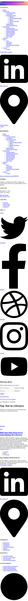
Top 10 (8, 46)
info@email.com (4, 195)
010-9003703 (15, 176)
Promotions (9, 43)
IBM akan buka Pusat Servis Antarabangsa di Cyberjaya (11, 434)
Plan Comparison (10, 34)
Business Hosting (10, 31)
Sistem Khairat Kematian (15, 18)
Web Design (6, 11)
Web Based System (11, 15)
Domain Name (9, 35)
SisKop (11, 19)
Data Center (9, 36)
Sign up (14, 399)
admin (4, 453)
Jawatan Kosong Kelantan (12, 45)
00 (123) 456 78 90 (4, 196)
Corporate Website (10, 12)
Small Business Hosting (12, 29)
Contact (5, 48)
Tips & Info (9, 42)
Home (4, 10)
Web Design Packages (11, 25)
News (7, 41)
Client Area (3, 4)
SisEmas (11, 17)
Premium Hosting (10, 32)
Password (17, 391)
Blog (4, 39)
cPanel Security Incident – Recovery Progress (13, 2)
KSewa (11, 22)
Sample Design (10, 24)
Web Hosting (6, 27)
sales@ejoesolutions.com (6, 176)
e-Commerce (9, 14)
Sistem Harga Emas (14, 21)
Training (5, 38)
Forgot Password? (4, 396)
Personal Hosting (10, 28)
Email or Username (19, 388)
